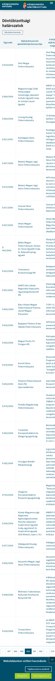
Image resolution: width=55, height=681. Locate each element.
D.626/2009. (7, 325)
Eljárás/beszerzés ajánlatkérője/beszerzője (29, 42)
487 (9, 651)
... (3, 651)
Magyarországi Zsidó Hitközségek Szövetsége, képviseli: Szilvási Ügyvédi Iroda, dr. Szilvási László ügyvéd (28, 96)
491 (34, 651)
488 (15, 651)
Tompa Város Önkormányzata (26, 631)
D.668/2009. (7, 96)
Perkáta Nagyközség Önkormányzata (28, 406)
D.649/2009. (7, 594)
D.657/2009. (7, 163)
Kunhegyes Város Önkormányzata (26, 139)
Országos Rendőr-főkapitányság (27, 463)
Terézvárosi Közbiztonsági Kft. (27, 271)
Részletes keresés (13, 32)
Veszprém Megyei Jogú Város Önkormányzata (29, 563)
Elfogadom (22, 675)
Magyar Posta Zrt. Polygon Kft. (26, 343)
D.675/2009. (7, 187)
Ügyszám (8, 42)
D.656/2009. (7, 563)
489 (21, 651)
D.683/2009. (7, 433)
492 (40, 651)
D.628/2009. (7, 631)
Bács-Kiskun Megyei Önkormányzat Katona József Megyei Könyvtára (29, 309)
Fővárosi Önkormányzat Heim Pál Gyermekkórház (29, 384)
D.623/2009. (7, 271)
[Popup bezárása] (52, 660)
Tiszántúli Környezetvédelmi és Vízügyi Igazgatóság (28, 433)
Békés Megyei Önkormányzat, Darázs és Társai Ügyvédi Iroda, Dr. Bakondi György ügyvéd (29, 249)
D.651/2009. (7, 290)
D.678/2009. (7, 65)
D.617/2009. (7, 207)
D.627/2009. (7, 225)
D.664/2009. (7, 118)
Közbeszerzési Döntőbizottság (37, 6)
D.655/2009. (7, 342)
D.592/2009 (7, 463)
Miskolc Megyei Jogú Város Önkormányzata (29, 163)
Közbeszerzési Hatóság (10, 5)
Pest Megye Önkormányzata (26, 65)
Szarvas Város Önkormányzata (26, 208)
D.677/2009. (7, 545)
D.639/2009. (7, 523)
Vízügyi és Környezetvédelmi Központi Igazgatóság (29, 495)
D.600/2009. (8, 309)
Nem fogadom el (41, 675)
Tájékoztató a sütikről (38, 669)
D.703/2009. (7, 494)
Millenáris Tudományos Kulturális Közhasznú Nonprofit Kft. (29, 595)
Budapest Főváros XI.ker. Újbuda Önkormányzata (29, 325)
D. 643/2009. (7, 249)
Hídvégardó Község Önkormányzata (27, 546)
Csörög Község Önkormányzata (26, 119)
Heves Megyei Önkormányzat (25, 225)
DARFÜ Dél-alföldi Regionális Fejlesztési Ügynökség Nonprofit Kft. (28, 290)
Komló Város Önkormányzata (26, 365)
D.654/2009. (7, 384)
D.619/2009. (7, 364)
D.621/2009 (7, 139)
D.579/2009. (7, 406)
